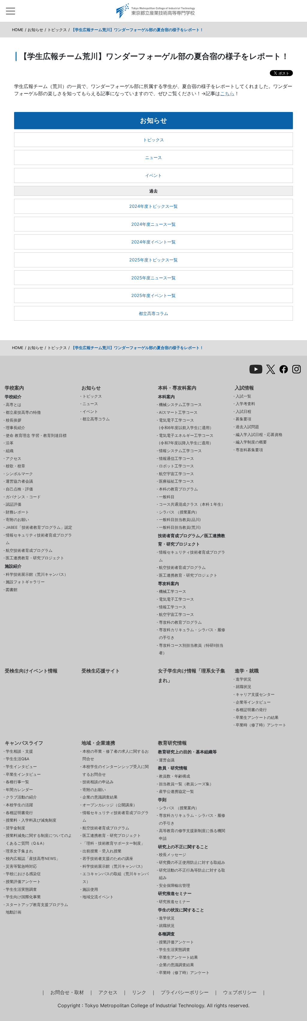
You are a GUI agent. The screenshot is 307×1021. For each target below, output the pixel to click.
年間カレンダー (19, 789)
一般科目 (166, 497)
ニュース (153, 157)
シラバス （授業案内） (179, 512)
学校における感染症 (23, 874)
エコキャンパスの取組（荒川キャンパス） (115, 878)
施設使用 (90, 889)
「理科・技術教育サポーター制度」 (113, 843)
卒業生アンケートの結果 (257, 717)
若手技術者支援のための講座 (107, 858)
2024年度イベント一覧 (153, 241)
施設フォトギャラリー (25, 582)
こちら (227, 93)
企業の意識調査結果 (100, 797)
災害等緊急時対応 (21, 866)
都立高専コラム (153, 313)
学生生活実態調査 (21, 889)
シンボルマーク (19, 474)
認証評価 (13, 504)
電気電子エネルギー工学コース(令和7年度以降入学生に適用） (186, 439)
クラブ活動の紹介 (21, 797)
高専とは (13, 404)
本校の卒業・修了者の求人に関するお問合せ (115, 755)
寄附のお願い (17, 519)
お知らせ (35, 30)
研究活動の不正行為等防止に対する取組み (192, 874)
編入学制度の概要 (251, 442)
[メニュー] (10, 9)
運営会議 (166, 760)
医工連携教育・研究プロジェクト (35, 558)
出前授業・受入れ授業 (101, 851)
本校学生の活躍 (19, 805)
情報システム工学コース (180, 451)
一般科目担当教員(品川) (180, 519)
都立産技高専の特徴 (23, 412)
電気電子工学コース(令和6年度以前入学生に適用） (186, 424)
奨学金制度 (15, 828)
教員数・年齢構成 (174, 776)
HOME (17, 30)
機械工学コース (172, 591)
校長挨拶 (13, 420)
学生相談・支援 (19, 751)
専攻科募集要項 (249, 450)
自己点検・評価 (19, 489)
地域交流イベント (98, 897)
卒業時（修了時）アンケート (261, 725)
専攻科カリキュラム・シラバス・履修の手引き (192, 634)
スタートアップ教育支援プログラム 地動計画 (37, 908)
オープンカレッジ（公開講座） (109, 805)
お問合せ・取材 (67, 992)
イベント (153, 175)
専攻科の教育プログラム (180, 622)
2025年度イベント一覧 (153, 295)
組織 (9, 451)
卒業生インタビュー (23, 774)
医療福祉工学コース (176, 481)
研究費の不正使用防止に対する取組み (192, 862)
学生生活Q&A (17, 759)
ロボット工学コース (176, 466)
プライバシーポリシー (185, 992)
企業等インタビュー (253, 702)
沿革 (9, 443)
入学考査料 (245, 404)
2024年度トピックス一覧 (153, 206)
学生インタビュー (21, 766)
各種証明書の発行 (251, 710)
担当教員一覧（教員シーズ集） (186, 784)
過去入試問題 (247, 427)
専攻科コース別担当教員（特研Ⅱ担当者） (191, 649)
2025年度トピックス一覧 (153, 259)
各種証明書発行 (19, 813)
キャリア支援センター (255, 694)
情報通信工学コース (176, 458)
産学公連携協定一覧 (176, 791)
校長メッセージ (172, 854)
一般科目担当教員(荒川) (180, 527)
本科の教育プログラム (178, 489)
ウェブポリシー (240, 992)
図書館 (11, 589)
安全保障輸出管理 (174, 885)
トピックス (57, 30)
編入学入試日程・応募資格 (259, 434)
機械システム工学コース (180, 404)
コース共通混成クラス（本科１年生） (192, 504)
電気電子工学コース (176, 599)
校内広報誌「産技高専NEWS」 (33, 858)
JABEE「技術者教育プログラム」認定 (39, 527)
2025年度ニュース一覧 (153, 277)
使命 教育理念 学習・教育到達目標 (36, 435)
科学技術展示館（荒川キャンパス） (37, 574)
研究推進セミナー (174, 901)
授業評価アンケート (23, 881)
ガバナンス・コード (23, 497)
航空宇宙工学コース (176, 474)
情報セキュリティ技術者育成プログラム (39, 539)
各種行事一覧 (17, 782)
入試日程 (243, 411)
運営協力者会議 (19, 481)
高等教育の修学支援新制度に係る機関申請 (192, 834)
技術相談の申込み (98, 782)
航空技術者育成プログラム (29, 550)
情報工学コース (172, 607)
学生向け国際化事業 (23, 897)
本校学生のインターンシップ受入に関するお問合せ (115, 770)
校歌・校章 (15, 466)
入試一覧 (243, 396)
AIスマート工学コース (178, 412)
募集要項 (243, 419)
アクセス (13, 458)
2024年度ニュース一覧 (153, 224)
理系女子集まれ (19, 851)
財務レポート (17, 512)
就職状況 (243, 686)
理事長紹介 (15, 427)
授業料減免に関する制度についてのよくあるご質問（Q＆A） (39, 839)
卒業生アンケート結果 (178, 957)
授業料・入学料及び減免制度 (31, 820)
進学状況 (243, 679)
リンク (139, 992)
